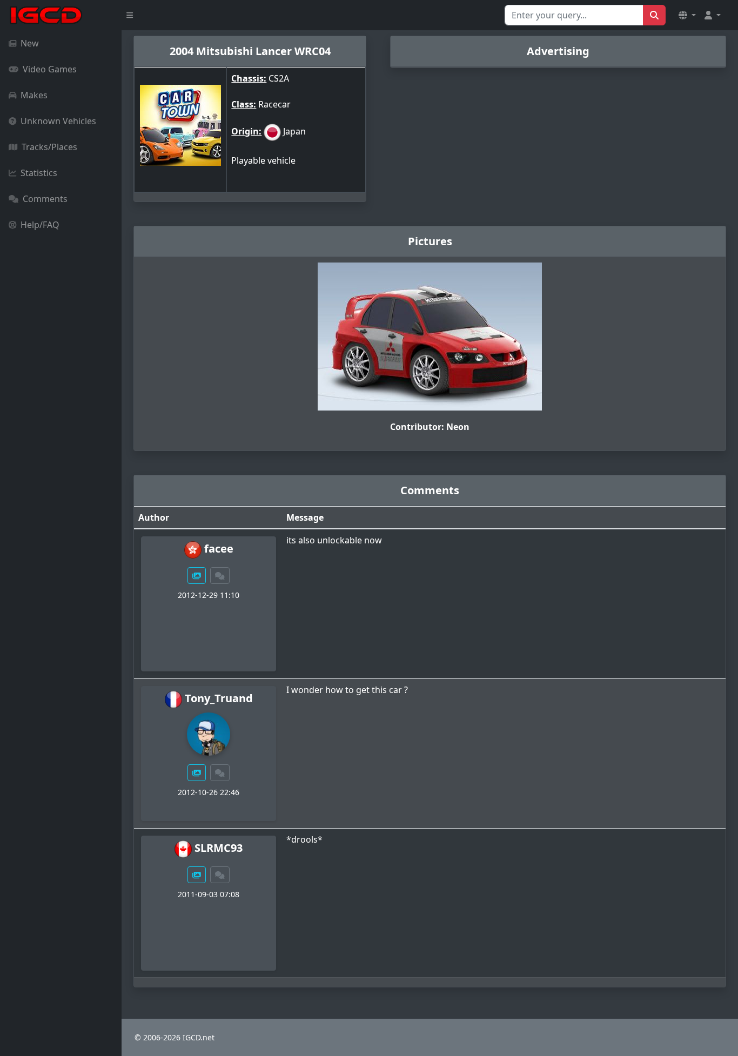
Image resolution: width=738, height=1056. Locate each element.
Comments (45, 199)
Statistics (39, 173)
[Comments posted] (220, 575)
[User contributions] (196, 575)
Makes (34, 95)
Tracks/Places (49, 147)
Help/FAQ (40, 225)
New (30, 43)
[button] (687, 15)
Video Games (50, 69)
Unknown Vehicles (58, 121)
